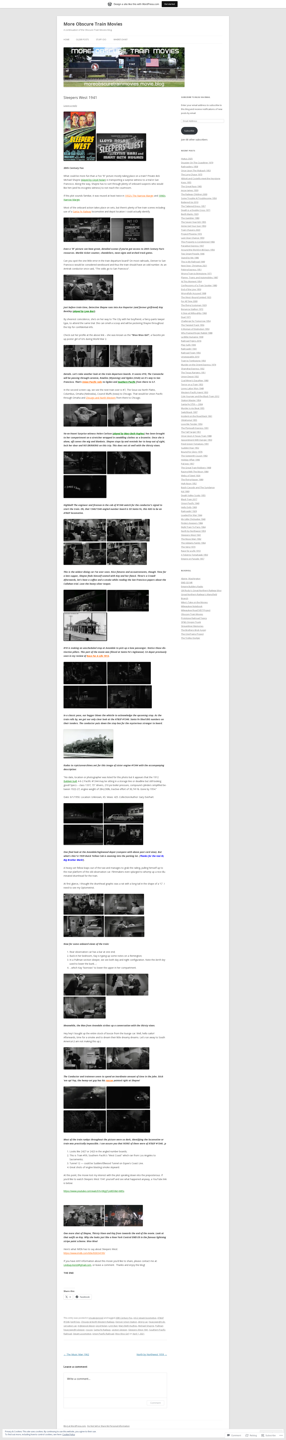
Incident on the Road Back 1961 (196, 416)
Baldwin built (70, 781)
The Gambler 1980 (190, 218)
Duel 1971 (186, 317)
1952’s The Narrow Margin (139, 195)
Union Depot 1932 (190, 376)
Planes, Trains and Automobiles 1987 (199, 277)
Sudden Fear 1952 (190, 447)
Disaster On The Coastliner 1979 (197, 162)
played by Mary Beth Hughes (128, 433)
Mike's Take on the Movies (194, 602)
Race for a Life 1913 (191, 550)
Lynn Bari (113, 1325)
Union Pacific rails (92, 381)
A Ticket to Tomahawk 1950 (194, 554)
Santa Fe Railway (82, 211)
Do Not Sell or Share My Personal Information (108, 1426)
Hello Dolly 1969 (189, 507)
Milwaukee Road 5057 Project (195, 610)
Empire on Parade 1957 (192, 558)
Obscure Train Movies (192, 614)
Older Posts (82, 39)
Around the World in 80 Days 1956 (198, 249)
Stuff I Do (101, 39)
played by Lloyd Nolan (93, 179)
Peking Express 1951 (191, 269)
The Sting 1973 (188, 546)
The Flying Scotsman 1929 (194, 305)
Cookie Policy (68, 1434)
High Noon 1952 (189, 483)
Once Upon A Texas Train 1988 (196, 435)
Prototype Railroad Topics (194, 618)
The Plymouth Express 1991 (195, 428)
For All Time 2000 (189, 301)
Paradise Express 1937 (192, 245)
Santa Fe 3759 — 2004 (192, 404)
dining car (143, 1321)
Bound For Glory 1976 (191, 451)
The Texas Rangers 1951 (193, 372)
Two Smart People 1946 (192, 253)
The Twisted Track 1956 (192, 325)
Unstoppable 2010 (190, 356)
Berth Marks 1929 (189, 214)
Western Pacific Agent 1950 (194, 392)
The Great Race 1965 (191, 186)
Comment (155, 1402)
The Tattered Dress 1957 (193, 206)
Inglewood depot (86, 1325)
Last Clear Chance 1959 (192, 237)
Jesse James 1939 (189, 190)
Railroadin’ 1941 (189, 348)
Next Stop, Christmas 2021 (194, 265)
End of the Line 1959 (191, 289)
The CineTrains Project (192, 634)
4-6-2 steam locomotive (144, 1317)
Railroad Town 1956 (191, 352)
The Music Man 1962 (76, 1354)
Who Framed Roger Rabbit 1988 (196, 332)
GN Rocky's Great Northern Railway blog (201, 590)
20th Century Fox (124, 1317)
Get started (169, 4)
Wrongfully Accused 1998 (193, 293)
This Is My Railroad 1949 (193, 261)
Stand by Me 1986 (190, 257)
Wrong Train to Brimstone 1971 (196, 273)
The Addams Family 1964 (193, 542)
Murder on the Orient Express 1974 (198, 364)
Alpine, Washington (190, 578)
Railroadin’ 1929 (189, 511)
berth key (75, 1321)
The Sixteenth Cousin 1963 (194, 455)
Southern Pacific (127, 381)
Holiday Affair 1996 (190, 459)
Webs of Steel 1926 (190, 475)
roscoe (109, 1080)
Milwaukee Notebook (191, 606)
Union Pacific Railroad (103, 1333)
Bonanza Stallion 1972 (192, 309)
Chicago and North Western (101, 397)
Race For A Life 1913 (98, 655)
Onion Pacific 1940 (190, 503)
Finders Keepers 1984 (192, 523)
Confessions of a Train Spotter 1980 (199, 285)
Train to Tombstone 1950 (193, 360)
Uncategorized (96, 1317)
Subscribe (189, 130)
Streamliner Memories (192, 626)
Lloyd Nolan (101, 1325)
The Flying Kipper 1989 (192, 479)
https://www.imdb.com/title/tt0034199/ (84, 1253)
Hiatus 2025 (187, 158)
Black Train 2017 (189, 499)
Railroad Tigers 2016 (191, 340)
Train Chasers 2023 (190, 229)
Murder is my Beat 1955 (192, 408)
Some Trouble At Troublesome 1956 (199, 198)
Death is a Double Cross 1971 (195, 210)
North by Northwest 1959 (152, 1354)
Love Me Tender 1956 (191, 424)
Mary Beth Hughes (128, 1325)
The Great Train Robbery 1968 (196, 467)
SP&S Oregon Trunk (191, 622)
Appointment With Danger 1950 (196, 439)
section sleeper (119, 1329)
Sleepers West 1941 (138, 1329)
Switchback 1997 (189, 412)
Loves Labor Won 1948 (192, 388)
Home (66, 39)
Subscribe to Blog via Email (195, 97)
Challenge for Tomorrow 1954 (196, 321)
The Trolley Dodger (190, 637)
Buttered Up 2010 (189, 202)
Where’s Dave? (121, 39)
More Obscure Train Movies (93, 24)
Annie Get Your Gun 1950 (193, 225)
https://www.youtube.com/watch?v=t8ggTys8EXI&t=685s (94, 1191)
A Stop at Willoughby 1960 (194, 313)
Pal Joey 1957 (187, 463)
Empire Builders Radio (192, 586)
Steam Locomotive (82, 1333)
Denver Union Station (126, 1321)
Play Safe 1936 (188, 344)
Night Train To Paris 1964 (193, 527)
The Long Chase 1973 (191, 174)
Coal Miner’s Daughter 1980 (194, 380)
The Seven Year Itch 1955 (193, 222)
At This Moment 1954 (191, 281)
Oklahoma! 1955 (189, 420)
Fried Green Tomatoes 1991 (195, 443)
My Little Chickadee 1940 (193, 519)
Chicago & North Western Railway (98, 1321)
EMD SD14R (186, 582)
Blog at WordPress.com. (75, 1426)
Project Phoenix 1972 (191, 233)
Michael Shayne (146, 1325)
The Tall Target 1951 (191, 431)
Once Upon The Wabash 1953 (196, 170)
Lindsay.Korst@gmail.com (77, 1265)
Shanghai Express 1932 (192, 368)
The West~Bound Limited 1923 (196, 297)
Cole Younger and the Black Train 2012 (200, 396)
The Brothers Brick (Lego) (193, 630)
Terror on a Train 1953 (192, 384)
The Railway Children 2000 (194, 194)
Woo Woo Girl (122, 1333)
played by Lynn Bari (83, 311)
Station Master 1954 (191, 400)
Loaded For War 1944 (191, 515)
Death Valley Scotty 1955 (193, 495)
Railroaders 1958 (189, 166)
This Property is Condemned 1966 (198, 241)
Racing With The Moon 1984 (194, 471)
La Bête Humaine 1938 (192, 336)
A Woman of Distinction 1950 (195, 328)
